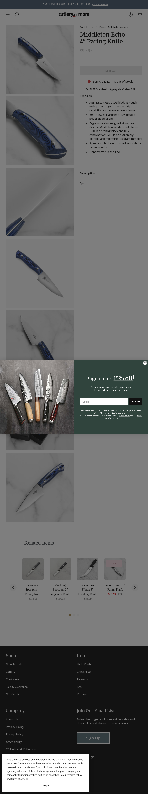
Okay (46, 785)
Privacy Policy (74, 775)
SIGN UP (135, 401)
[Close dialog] (145, 363)
